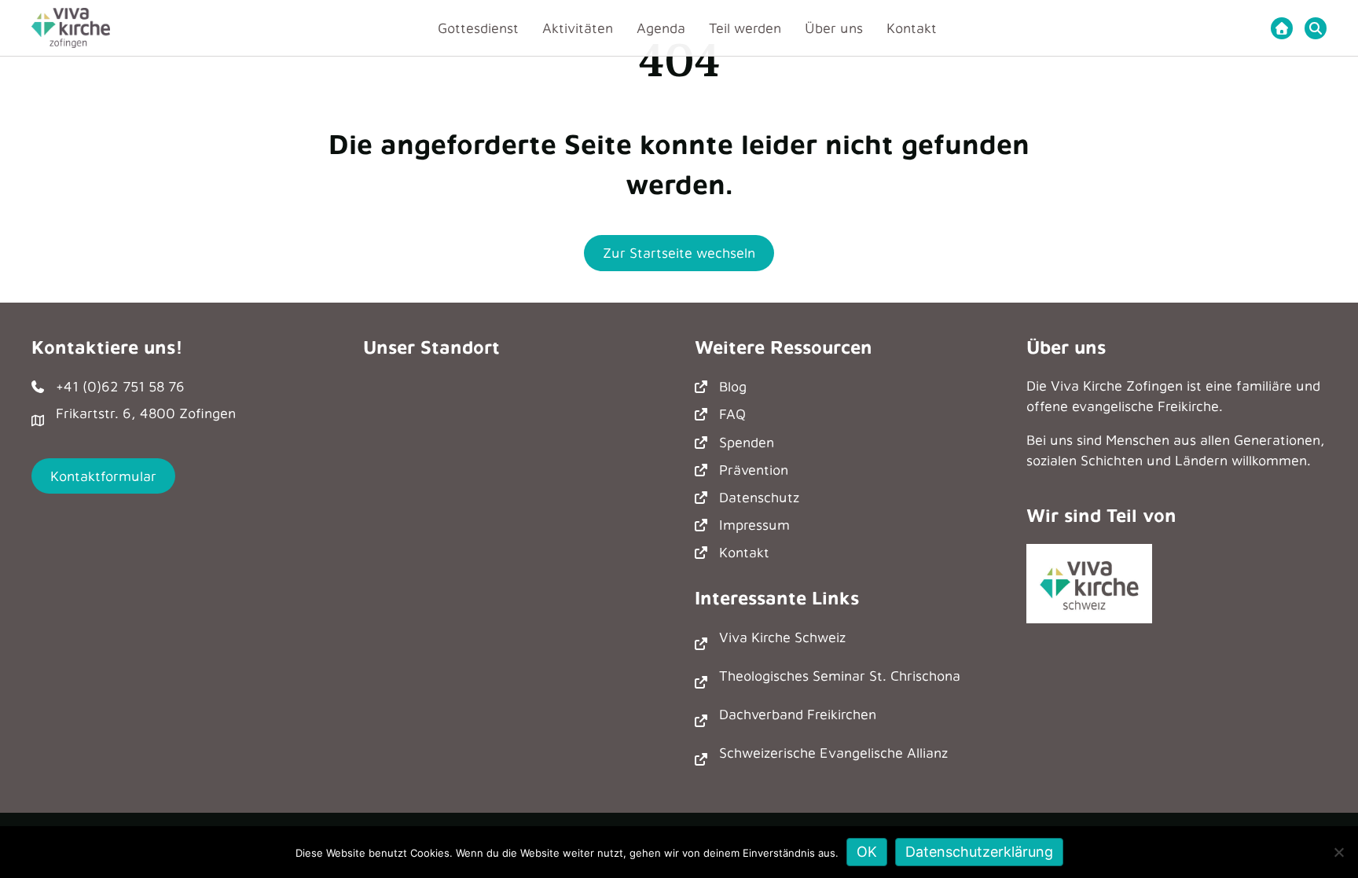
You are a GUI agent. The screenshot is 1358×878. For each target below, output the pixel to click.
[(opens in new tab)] (1089, 582)
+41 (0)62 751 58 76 (120, 386)
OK (867, 851)
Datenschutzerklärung (979, 851)
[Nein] (1338, 852)
